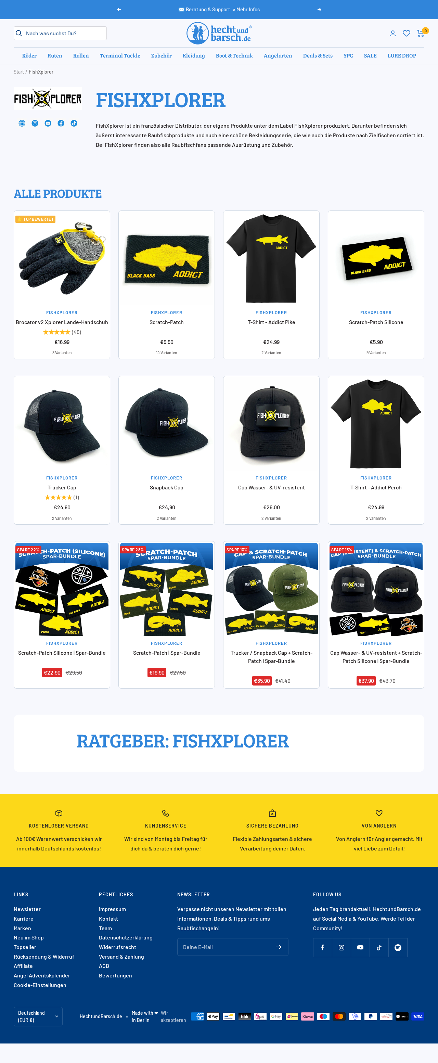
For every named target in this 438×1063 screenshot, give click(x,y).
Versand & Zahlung (121, 956)
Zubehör (161, 55)
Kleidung (194, 55)
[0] (406, 33)
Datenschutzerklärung (126, 937)
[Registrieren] (279, 947)
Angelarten (278, 55)
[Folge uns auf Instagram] (341, 947)
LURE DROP (402, 55)
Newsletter (27, 909)
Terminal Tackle (120, 55)
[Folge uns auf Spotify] (397, 947)
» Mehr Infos (246, 9)
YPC (348, 55)
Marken (22, 928)
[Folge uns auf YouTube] (360, 947)
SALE (370, 55)
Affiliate (23, 965)
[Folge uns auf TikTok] (379, 947)
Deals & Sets (318, 55)
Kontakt (108, 918)
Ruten (55, 55)
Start (19, 72)
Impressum (112, 909)
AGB (104, 965)
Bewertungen (115, 975)
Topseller (25, 947)
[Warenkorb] (420, 33)
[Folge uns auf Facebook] (322, 947)
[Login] (393, 33)
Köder (29, 55)
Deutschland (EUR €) (31, 1016)
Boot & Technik (234, 55)
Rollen (81, 55)
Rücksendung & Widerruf (44, 956)
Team (105, 928)
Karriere (24, 918)
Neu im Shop (29, 937)
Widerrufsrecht (117, 947)
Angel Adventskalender (42, 975)
